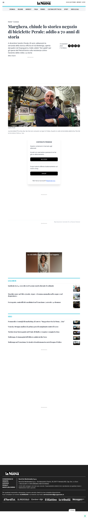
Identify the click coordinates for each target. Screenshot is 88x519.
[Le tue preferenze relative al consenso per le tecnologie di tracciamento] (85, 516)
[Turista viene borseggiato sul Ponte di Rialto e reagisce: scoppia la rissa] (76, 333)
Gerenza (5, 483)
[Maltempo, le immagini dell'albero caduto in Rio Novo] (76, 338)
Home (10, 22)
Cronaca (12, 9)
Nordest (28, 9)
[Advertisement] (44, 15)
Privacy (5, 485)
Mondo (42, 9)
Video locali (75, 9)
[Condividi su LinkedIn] (72, 45)
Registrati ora (50, 181)
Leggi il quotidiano (71, 2)
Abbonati (79, 2)
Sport (66, 9)
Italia (36, 9)
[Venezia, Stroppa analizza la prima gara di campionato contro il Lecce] (76, 327)
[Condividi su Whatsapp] (78, 45)
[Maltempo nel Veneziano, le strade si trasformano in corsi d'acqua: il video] (76, 343)
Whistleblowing (8, 487)
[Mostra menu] (3, 2)
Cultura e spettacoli (54, 9)
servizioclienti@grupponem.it (54, 494)
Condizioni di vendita (7, 480)
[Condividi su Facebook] (69, 45)
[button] (44, 262)
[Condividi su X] (75, 45)
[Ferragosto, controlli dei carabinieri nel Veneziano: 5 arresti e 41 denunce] (76, 304)
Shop (44, 173)
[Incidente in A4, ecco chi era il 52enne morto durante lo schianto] (76, 288)
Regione (20, 9)
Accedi (83, 2)
